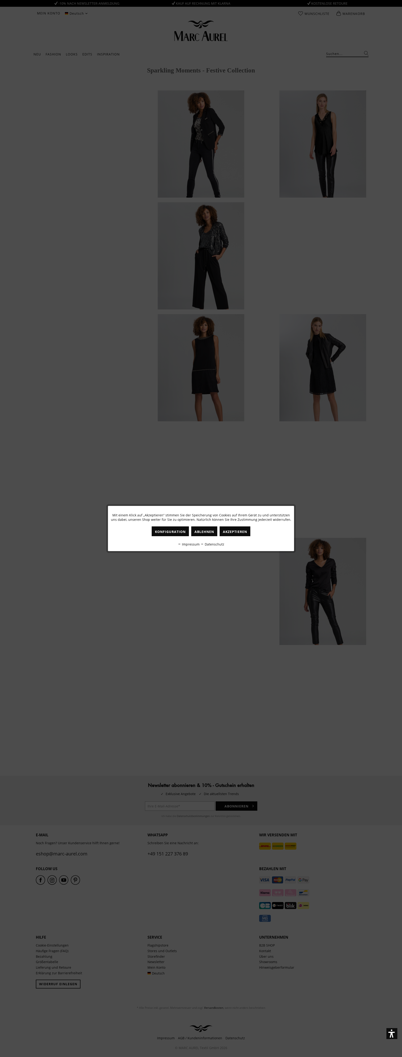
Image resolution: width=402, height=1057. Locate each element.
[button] (391, 1033)
